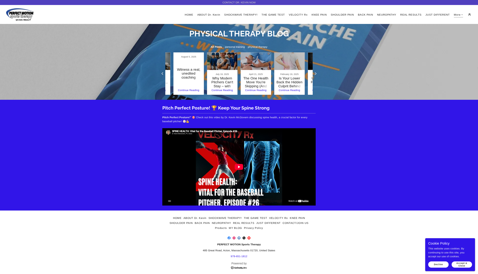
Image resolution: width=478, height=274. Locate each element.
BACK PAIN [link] (365, 14)
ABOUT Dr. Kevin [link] (208, 14)
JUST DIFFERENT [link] (437, 14)
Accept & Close (461, 264)
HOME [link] (189, 14)
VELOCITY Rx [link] (298, 14)
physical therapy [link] (257, 46)
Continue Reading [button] (188, 90)
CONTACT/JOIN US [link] (295, 222)
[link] (20, 14)
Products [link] (221, 227)
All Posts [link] (216, 46)
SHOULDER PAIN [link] (342, 14)
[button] (458, 15)
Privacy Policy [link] (253, 227)
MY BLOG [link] (235, 227)
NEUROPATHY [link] (386, 14)
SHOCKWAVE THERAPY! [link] (241, 14)
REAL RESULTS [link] (410, 14)
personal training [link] (235, 46)
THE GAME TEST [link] (273, 14)
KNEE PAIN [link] (319, 14)
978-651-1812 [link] (239, 256)
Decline (438, 264)
